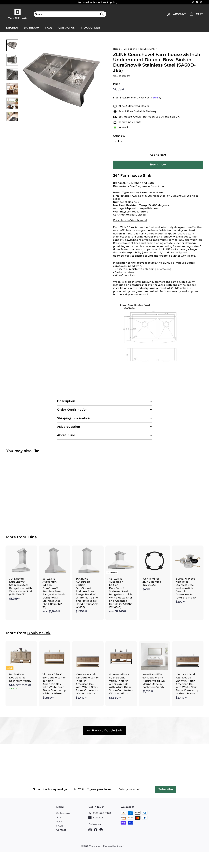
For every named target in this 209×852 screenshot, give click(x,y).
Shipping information (73, 418)
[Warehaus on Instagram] (90, 830)
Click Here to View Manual (130, 220)
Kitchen (12, 27)
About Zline (66, 435)
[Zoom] (62, 80)
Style (59, 821)
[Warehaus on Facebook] (95, 830)
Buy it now (158, 164)
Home (116, 49)
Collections (130, 49)
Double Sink (147, 49)
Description (66, 401)
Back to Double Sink (106, 730)
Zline (32, 537)
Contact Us (66, 27)
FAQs (48, 27)
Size (58, 817)
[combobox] (70, 14)
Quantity (119, 135)
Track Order (90, 27)
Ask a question (68, 426)
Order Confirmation (72, 409)
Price (116, 83)
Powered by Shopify (114, 846)
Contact (61, 829)
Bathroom (31, 27)
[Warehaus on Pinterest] (101, 830)
